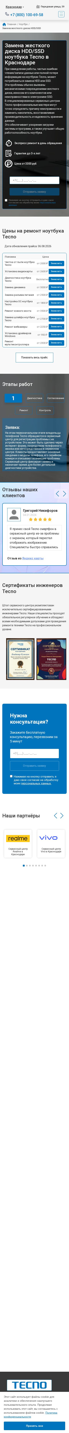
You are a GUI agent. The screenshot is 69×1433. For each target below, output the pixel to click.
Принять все (34, 1425)
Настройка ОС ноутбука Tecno (19, 303)
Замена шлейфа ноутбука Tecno (20, 319)
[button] (57, 494)
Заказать (56, 263)
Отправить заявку (34, 191)
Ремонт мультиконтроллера (17, 343)
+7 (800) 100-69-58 (26, 15)
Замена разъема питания (19, 294)
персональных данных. (36, 783)
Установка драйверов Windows (18, 335)
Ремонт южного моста (18, 310)
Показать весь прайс (34, 357)
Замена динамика (15, 287)
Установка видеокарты (19, 271)
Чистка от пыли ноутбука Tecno (19, 264)
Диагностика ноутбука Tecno (18, 279)
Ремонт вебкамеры (16, 326)
